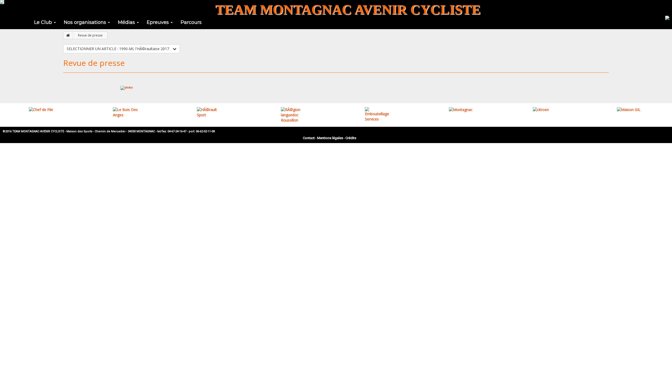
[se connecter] (667, 17)
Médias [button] (127, 22)
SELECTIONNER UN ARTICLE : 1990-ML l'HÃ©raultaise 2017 (118, 48)
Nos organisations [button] (85, 22)
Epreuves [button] (158, 22)
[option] (42, 109)
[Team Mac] (2, 2)
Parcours (191, 22)
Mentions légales (330, 138)
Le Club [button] (43, 22)
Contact (309, 138)
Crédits (350, 138)
